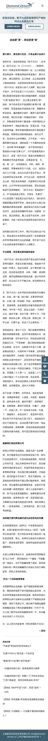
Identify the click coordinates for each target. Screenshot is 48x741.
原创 (43, 630)
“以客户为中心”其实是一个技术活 (18, 653)
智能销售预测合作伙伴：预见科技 (24, 723)
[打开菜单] (42, 5)
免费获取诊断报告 (34, 26)
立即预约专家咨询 (13, 26)
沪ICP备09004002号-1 (29, 736)
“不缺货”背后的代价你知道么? (17, 646)
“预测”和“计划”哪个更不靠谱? (16, 660)
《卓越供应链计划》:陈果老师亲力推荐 (21, 668)
